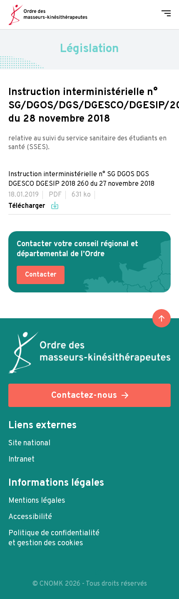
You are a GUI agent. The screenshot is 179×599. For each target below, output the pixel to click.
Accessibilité (30, 517)
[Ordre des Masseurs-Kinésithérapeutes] (47, 14)
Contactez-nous (84, 395)
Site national (29, 443)
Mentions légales (36, 501)
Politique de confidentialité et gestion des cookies (53, 538)
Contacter (40, 275)
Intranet (21, 459)
